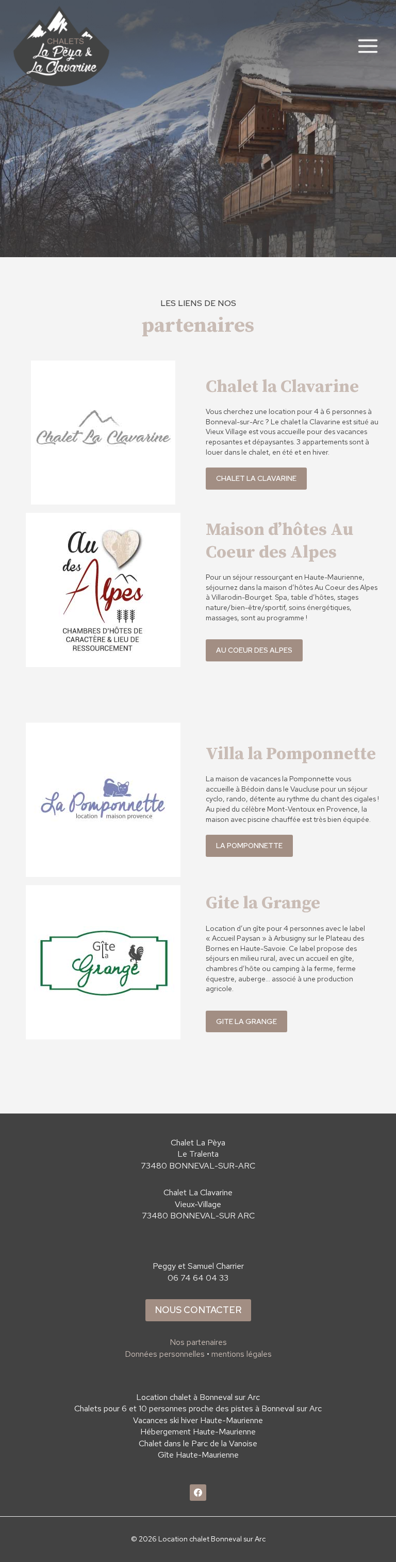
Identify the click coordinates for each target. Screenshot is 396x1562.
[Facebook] (198, 1492)
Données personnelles (165, 1354)
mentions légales (241, 1354)
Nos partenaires (198, 1342)
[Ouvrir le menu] (368, 45)
